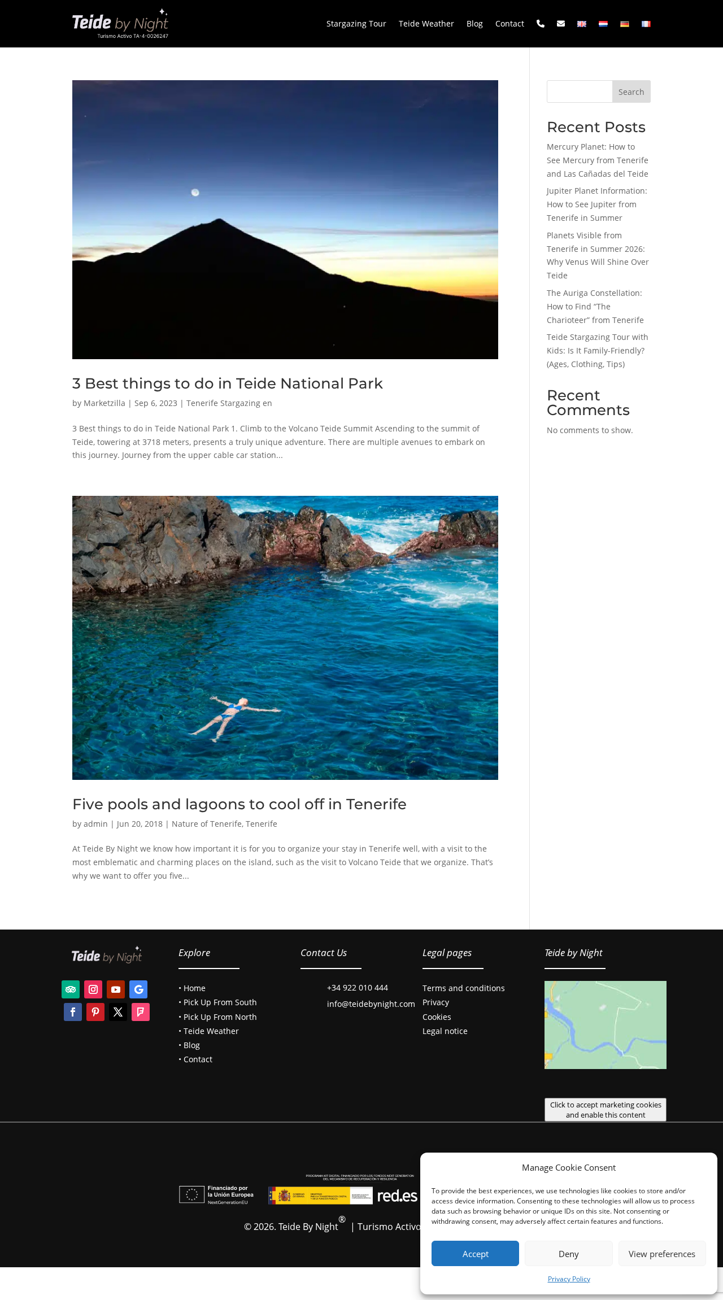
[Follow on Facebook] (73, 1012)
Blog (475, 23)
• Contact (195, 1059)
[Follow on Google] (138, 989)
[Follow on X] (118, 1012)
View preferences (662, 1253)
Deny (569, 1253)
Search (631, 91)
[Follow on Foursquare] (141, 1012)
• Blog (189, 1045)
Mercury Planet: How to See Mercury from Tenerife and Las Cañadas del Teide (597, 160)
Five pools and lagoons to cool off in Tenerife (239, 804)
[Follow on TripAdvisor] (71, 989)
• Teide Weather (208, 1031)
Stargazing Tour (356, 23)
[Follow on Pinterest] (95, 1012)
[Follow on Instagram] (93, 989)
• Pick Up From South (217, 1002)
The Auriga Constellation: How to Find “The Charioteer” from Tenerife (595, 306)
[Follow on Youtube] (116, 989)
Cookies (437, 1016)
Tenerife (261, 823)
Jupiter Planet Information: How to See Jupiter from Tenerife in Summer (597, 204)
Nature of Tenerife (207, 823)
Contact (509, 23)
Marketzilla (104, 403)
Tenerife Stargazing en (229, 403)
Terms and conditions (464, 988)
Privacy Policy (569, 1279)
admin (96, 823)
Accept (476, 1253)
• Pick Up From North (217, 1016)
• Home (192, 988)
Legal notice (445, 1031)
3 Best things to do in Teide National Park (227, 383)
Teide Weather (426, 23)
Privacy (436, 1002)
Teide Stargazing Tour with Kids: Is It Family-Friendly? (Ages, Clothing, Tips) (597, 350)
